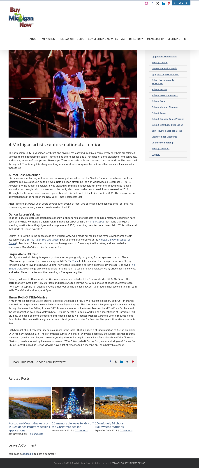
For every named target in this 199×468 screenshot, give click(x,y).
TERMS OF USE (137, 463)
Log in (183, 3)
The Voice (73, 261)
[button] (185, 39)
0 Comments (36, 434)
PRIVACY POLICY (120, 463)
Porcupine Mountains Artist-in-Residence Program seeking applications (29, 426)
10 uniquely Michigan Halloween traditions (110, 425)
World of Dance (95, 221)
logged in (28, 453)
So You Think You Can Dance (42, 239)
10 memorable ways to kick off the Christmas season (73, 425)
